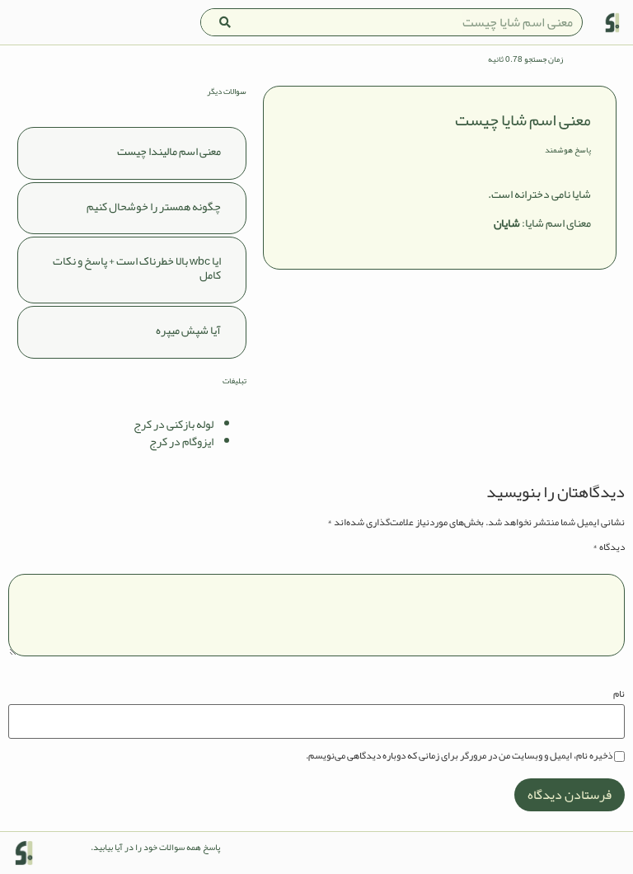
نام (619, 693)
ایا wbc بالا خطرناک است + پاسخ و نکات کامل (137, 267)
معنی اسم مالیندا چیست (169, 150)
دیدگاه (609, 547)
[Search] (225, 22)
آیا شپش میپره (188, 329)
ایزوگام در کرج (181, 441)
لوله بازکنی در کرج (173, 423)
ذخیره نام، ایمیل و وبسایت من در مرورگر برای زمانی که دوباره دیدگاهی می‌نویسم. (459, 755)
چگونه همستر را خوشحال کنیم (154, 206)
